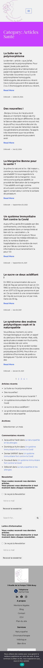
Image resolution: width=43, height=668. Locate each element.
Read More (9, 90)
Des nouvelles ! (13, 108)
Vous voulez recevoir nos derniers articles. (20, 484)
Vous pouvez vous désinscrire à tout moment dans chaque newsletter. (20, 486)
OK (22, 664)
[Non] (40, 659)
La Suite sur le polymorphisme (14, 55)
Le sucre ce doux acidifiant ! (16, 407)
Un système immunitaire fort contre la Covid (20, 218)
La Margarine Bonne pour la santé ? (20, 396)
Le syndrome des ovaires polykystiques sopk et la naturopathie (20, 324)
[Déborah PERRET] (12, 11)
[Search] (37, 517)
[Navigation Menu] (29, 10)
